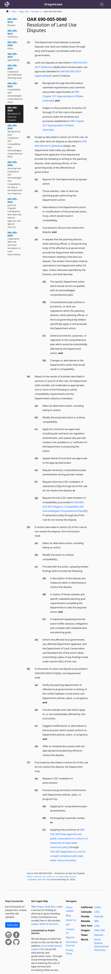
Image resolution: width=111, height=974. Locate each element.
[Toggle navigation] (102, 4)
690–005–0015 (13, 33)
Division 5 (36, 11)
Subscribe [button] (12, 925)
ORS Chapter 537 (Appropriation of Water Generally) (63, 96)
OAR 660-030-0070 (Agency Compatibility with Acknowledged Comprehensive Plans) (63, 507)
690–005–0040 (14, 113)
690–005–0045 (15, 141)
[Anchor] (52, 55)
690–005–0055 (14, 212)
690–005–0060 (14, 243)
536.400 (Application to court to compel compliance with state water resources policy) (68, 856)
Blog (68, 915)
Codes (97, 907)
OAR (14, 11)
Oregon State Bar (45, 906)
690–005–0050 (15, 178)
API (68, 924)
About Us (71, 920)
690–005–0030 (15, 71)
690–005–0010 (13, 22)
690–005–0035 (15, 92)
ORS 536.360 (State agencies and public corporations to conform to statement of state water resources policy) (69, 838)
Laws (97, 925)
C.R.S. (97, 911)
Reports (70, 937)
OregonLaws (53, 4)
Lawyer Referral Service (44, 924)
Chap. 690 (23, 11)
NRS (96, 921)
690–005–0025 (13, 56)
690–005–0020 (13, 45)
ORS (102, 930)
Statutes (98, 916)
